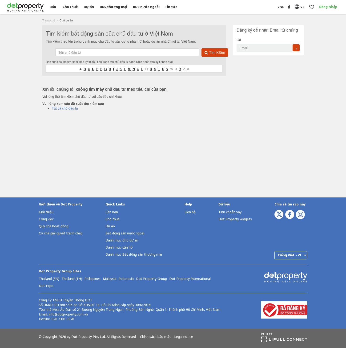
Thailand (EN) (49, 279)
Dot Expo (46, 286)
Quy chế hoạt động (53, 226)
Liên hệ (190, 212)
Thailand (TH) (72, 279)
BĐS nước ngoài (146, 6)
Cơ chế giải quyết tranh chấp (61, 233)
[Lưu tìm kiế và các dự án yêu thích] (311, 7)
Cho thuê (70, 6)
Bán (53, 6)
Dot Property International (190, 279)
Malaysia (109, 279)
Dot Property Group (151, 279)
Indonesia (126, 279)
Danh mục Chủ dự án (121, 240)
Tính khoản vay (229, 212)
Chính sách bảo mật (155, 337)
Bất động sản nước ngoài (124, 233)
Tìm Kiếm (216, 52)
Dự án (89, 6)
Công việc (46, 219)
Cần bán (111, 212)
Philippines (92, 279)
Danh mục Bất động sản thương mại (133, 254)
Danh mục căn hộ (119, 247)
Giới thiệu (46, 212)
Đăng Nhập (328, 6)
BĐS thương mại (113, 6)
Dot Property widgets (235, 219)
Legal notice (183, 337)
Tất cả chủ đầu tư (65, 108)
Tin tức (171, 6)
